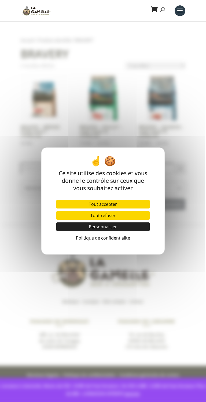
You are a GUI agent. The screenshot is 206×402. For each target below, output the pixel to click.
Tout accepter (103, 204)
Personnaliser (103, 227)
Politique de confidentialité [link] (103, 238)
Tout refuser (103, 215)
